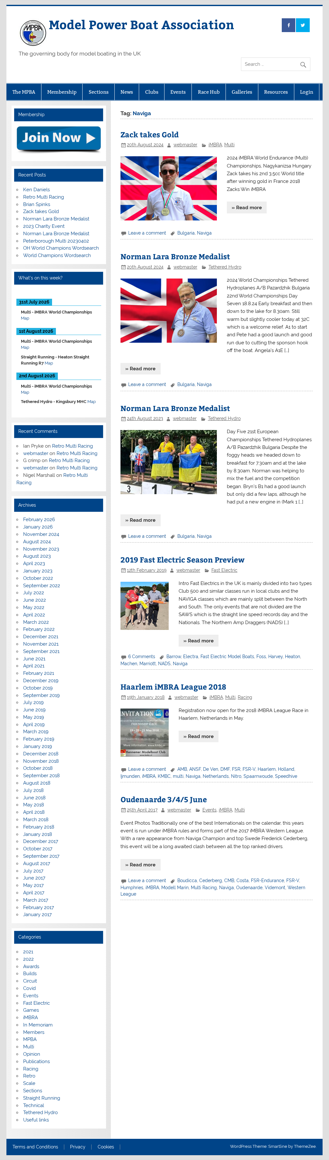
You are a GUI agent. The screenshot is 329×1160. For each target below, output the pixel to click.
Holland (286, 769)
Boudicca (187, 880)
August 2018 (36, 783)
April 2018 (34, 812)
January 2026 (38, 527)
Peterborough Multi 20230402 (56, 241)
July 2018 (33, 790)
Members (33, 1032)
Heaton (292, 656)
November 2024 (41, 534)
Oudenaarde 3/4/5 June (163, 799)
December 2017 (40, 841)
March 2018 (36, 819)
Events (178, 92)
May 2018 (33, 805)
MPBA (30, 1039)
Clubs (151, 92)
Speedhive (286, 776)
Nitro (236, 776)
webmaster (185, 144)
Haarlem (267, 769)
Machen (128, 663)
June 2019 (34, 710)
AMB (182, 769)
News (126, 92)
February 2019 (38, 739)
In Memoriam (38, 1025)
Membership (61, 92)
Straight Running (41, 1098)
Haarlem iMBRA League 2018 (173, 687)
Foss (261, 656)
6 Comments (141, 656)
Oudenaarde (249, 887)
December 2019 (40, 680)
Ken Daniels (36, 190)
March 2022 (36, 622)
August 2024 (37, 542)
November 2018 (41, 761)
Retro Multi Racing (43, 197)
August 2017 (36, 863)
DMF (225, 769)
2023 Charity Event (44, 226)
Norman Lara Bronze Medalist (175, 256)
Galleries (242, 92)
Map (25, 318)
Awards (31, 966)
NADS (164, 663)
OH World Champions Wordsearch (61, 248)
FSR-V (249, 769)
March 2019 (36, 732)
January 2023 (37, 571)
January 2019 (37, 746)
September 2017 (41, 856)
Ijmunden (130, 776)
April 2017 (33, 893)
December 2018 (40, 754)
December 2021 (40, 637)
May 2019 (33, 717)
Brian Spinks (36, 204)
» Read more (247, 208)
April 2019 (34, 724)
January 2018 (37, 834)
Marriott (147, 663)
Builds (30, 973)
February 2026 (39, 519)
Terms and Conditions (35, 1147)
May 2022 (33, 607)
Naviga (204, 233)
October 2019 (38, 688)
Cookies (106, 1147)
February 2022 (39, 629)
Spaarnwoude (258, 776)
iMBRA (215, 144)
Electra (190, 656)
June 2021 (34, 659)
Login (306, 92)
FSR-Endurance (267, 880)
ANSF (195, 769)
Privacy (77, 1147)
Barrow (173, 656)
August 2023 (37, 556)
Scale (29, 1083)
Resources (276, 92)
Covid (29, 988)
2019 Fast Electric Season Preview (182, 559)
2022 (28, 959)
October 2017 (37, 849)
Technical (33, 1105)
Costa (242, 880)
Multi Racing (204, 887)
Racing (245, 697)
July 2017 (33, 871)
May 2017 (33, 885)
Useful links (36, 1120)
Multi (229, 144)
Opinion (31, 1054)
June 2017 (34, 878)
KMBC (164, 776)
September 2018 (41, 775)
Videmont (275, 887)
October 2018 (38, 768)
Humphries (131, 887)
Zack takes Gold (149, 134)
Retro (29, 1076)
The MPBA (24, 92)
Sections (99, 92)
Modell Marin (175, 887)
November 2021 (40, 644)
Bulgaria (186, 233)
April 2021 (33, 666)
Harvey (275, 656)
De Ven (210, 769)
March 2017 (35, 900)
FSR (236, 769)
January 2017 (37, 914)
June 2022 (34, 600)
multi (178, 776)
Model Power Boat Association (141, 24)
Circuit (30, 981)
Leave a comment (147, 233)
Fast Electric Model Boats (227, 656)
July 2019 (33, 702)
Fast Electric (224, 570)
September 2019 (41, 695)
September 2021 (41, 651)
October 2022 (38, 578)
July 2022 (33, 593)
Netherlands (216, 776)
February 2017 (38, 907)
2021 (28, 952)
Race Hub (209, 92)
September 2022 (41, 586)
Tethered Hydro (225, 267)
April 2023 (34, 563)
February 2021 (38, 673)
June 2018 (34, 798)
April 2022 (34, 615)
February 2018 (38, 827)
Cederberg (210, 880)
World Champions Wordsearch (57, 255)
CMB (229, 880)
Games (31, 1010)
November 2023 (41, 549)
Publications (36, 1061)
